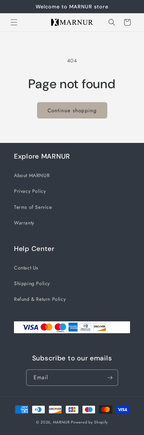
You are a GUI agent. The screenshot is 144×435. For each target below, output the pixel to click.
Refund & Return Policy (40, 299)
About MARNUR (32, 175)
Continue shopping (72, 110)
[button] (14, 22)
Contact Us (26, 267)
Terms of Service (33, 207)
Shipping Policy (32, 283)
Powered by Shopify (89, 422)
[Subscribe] (110, 377)
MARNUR (61, 422)
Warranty (24, 222)
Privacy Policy (30, 191)
